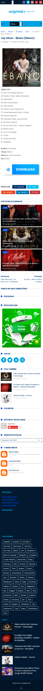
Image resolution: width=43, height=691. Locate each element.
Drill (15, 564)
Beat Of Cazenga (9, 555)
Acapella (6, 542)
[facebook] (23, 2)
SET (23, 600)
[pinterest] (36, 2)
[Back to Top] (21, 688)
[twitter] (28, 2)
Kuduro (22, 577)
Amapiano (31, 551)
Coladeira (32, 555)
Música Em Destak (10, 502)
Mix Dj (17, 582)
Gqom (29, 568)
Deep (30, 560)
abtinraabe (14, 452)
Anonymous (14, 470)
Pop (22, 586)
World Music (33, 609)
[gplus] (40, 2)
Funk (13, 568)
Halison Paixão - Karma (22, 395)
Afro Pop (27, 546)
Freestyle (32, 564)
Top (33, 604)
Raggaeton (31, 586)
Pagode (6, 586)
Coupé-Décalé (8, 560)
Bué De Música (8, 500)
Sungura (15, 604)
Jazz (5, 577)
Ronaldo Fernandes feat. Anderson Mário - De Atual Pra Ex (21, 220)
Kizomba (19, 32)
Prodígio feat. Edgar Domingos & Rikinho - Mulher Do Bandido (21, 264)
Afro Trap (6, 551)
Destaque (7, 564)
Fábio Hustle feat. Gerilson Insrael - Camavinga (18, 242)
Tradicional (7, 609)
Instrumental (29, 573)
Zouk (27, 32)
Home (3, 24)
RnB (28, 591)
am (22, 551)
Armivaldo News (9, 497)
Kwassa (31, 577)
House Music (16, 573)
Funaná (6, 568)
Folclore (22, 564)
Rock (34, 591)
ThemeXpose (26, 683)
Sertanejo (15, 600)
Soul (29, 600)
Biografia (22, 555)
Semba (6, 600)
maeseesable (15, 461)
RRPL (16, 595)
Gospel (21, 568)
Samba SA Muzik (9, 505)
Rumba (23, 595)
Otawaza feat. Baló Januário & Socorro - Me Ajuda (27, 647)
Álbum (10, 32)
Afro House (17, 546)
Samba (32, 595)
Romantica (7, 595)
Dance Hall (21, 560)
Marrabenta (7, 582)
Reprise (21, 591)
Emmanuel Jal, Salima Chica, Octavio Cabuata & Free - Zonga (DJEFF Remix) (27, 670)
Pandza (15, 586)
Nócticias (32, 582)
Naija (24, 582)
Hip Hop (6, 573)
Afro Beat (26, 542)
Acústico (16, 542)
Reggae (12, 591)
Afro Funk (6, 546)
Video (23, 609)
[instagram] (32, 2)
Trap (16, 609)
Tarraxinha (25, 604)
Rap (4, 591)
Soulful (5, 604)
